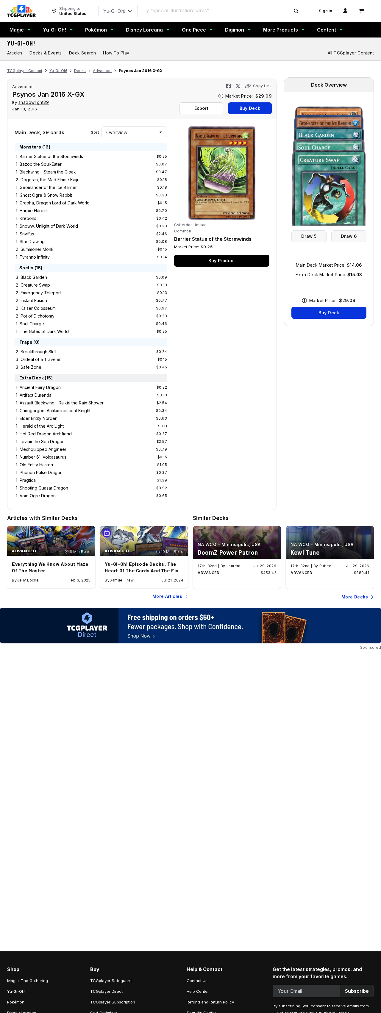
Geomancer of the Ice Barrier (48, 187)
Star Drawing (32, 241)
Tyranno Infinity (35, 256)
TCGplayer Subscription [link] (112, 1002)
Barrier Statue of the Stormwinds (51, 156)
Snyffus (27, 233)
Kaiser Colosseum (38, 308)
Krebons (28, 218)
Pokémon (96, 30)
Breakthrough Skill (38, 351)
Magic (17, 30)
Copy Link (262, 86)
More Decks (354, 596)
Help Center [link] (198, 991)
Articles (14, 52)
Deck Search (82, 52)
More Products (280, 30)
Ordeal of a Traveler (41, 359)
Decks (80, 70)
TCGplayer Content (24, 70)
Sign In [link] (325, 11)
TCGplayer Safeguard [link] (111, 980)
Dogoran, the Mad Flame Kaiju (50, 179)
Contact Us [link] (197, 980)
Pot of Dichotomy (37, 315)
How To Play (116, 52)
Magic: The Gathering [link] (27, 980)
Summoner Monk (37, 249)
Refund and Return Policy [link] (210, 1002)
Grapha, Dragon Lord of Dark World (55, 202)
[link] (21, 11)
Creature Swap (35, 284)
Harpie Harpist (34, 210)
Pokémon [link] (15, 1002)
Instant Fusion (34, 300)
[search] (214, 10)
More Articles (167, 596)
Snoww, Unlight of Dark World (49, 226)
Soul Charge (32, 323)
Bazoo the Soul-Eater (41, 164)
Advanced (102, 70)
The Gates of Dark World (44, 331)
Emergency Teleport (41, 292)
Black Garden (34, 277)
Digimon (234, 30)
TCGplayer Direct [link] (106, 991)
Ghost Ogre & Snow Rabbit (46, 195)
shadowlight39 (33, 102)
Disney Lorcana (144, 30)
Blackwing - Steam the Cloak (48, 171)
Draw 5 (309, 236)
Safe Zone (31, 367)
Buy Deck (250, 108)
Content (326, 30)
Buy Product (221, 260)
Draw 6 (349, 236)
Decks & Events (45, 52)
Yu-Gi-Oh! (54, 30)
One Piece (194, 30)
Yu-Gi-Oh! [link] (16, 991)
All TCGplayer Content (351, 52)
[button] (296, 11)
